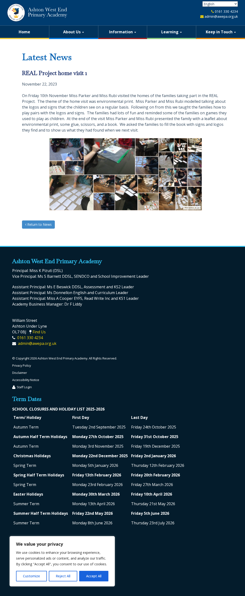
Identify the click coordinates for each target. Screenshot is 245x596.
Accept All (93, 576)
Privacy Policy (21, 365)
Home (24, 32)
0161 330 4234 (226, 11)
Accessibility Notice (25, 380)
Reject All (63, 576)
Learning (170, 32)
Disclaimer (19, 372)
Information (121, 32)
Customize (31, 576)
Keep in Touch (220, 32)
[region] (62, 561)
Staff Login (24, 387)
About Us (72, 32)
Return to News (39, 224)
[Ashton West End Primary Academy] (37, 13)
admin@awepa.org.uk (221, 16)
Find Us (39, 332)
